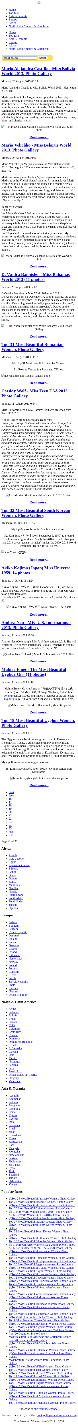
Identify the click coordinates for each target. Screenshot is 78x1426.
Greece (13, 948)
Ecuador (13, 1045)
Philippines (15, 1161)
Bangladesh (15, 1105)
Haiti (11, 1054)
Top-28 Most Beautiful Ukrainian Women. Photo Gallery (41, 1392)
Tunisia (13, 904)
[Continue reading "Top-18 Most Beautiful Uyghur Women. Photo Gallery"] (41, 1267)
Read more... (39, 137)
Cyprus (13, 1115)
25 (10, 828)
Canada (13, 1022)
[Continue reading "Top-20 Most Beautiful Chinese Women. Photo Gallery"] (42, 1205)
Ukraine (13, 991)
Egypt (12, 861)
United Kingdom (18, 994)
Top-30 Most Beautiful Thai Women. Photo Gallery (38, 1369)
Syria (12, 1168)
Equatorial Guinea (19, 865)
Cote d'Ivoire (16, 858)
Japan (12, 1131)
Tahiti (12, 1171)
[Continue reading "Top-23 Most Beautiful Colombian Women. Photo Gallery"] (43, 1346)
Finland (13, 938)
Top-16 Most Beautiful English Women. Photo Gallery (40, 1382)
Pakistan (13, 1158)
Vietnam (13, 1184)
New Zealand (16, 1154)
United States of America (23, 1074)
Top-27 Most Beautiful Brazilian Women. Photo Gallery (41, 1284)
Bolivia (13, 1015)
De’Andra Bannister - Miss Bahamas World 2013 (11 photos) (35, 277)
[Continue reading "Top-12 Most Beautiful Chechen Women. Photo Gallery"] (42, 1274)
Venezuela (14, 1081)
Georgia (13, 1118)
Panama (13, 1064)
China (12, 1112)
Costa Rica (15, 1031)
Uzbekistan (15, 1181)
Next (11, 831)
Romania (14, 971)
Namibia (14, 888)
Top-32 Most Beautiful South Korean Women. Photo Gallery (35, 513)
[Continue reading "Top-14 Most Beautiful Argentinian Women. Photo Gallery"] (43, 1399)
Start (11, 792)
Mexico (13, 1058)
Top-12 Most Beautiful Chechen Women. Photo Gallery (41, 1277)
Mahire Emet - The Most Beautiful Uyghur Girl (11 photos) (33, 672)
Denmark (14, 935)
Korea (12, 1138)
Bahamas (14, 1012)
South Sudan (16, 901)
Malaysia (14, 1148)
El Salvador (15, 1048)
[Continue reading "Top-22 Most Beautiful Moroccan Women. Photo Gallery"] (43, 1300)
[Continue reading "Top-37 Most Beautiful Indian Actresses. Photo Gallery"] (42, 1218)
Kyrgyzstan (15, 1141)
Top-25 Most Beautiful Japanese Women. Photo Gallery (41, 1201)
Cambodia (14, 1108)
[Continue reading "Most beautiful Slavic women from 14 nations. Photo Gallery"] (43, 1356)
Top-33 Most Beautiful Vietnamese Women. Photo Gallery (42, 1313)
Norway (13, 961)
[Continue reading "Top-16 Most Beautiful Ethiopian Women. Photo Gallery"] (43, 1238)
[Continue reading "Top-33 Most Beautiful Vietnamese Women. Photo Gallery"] (43, 1310)
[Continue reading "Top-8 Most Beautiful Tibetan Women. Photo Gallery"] (41, 1317)
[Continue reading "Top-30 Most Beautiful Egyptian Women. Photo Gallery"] (42, 1261)
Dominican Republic (20, 1041)
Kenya (12, 881)
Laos (11, 1144)
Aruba (12, 1008)
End (11, 835)
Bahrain (13, 1102)
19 (10, 808)
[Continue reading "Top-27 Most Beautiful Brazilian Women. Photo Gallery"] (42, 1280)
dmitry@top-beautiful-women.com (57, 1415)
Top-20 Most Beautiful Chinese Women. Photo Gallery (40, 1208)
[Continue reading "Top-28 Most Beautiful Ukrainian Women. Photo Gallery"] (43, 1389)
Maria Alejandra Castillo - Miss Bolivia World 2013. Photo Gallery (38, 71)
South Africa (16, 898)
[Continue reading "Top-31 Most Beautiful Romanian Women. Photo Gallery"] (43, 1254)
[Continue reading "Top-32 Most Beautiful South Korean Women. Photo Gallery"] (43, 1228)
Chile (12, 1025)
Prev (11, 795)
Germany (14, 945)
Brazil (12, 1018)
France (13, 942)
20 (10, 812)
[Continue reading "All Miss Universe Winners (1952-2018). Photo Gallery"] (42, 1244)
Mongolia (14, 1151)
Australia (14, 1095)
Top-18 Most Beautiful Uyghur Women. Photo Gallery (40, 1271)
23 (10, 821)
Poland (13, 965)
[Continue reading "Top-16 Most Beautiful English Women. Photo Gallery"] (41, 1379)
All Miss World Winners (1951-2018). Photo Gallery (39, 1215)
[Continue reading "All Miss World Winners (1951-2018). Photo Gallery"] (40, 1211)
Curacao (13, 1035)
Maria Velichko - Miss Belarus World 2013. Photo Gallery (36, 147)
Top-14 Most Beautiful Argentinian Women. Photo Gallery (42, 1402)
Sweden (13, 988)
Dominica (14, 1038)
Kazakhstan (15, 1135)
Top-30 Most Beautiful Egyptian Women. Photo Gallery (41, 1264)
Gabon (13, 871)
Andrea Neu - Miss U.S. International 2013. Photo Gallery (36, 625)
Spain (12, 984)
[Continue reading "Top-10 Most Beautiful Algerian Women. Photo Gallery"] (42, 1323)
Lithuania (14, 955)
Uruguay (14, 1078)
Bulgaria (14, 928)
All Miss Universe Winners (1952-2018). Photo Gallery (40, 1247)
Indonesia (14, 1125)
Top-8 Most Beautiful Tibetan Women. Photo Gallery (39, 1320)
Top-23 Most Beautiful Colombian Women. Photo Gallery (42, 1350)
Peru (11, 1068)
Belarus (13, 922)
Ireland (13, 951)
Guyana (13, 1051)
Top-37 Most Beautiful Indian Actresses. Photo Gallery (40, 1221)
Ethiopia (13, 868)
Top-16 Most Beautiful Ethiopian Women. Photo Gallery (41, 1241)
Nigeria (13, 891)
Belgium (14, 925)
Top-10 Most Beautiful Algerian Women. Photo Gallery (40, 1326)
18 (10, 805)
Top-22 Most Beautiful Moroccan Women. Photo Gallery (41, 1303)
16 (10, 798)
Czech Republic (18, 932)
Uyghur (8, 695)
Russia (12, 975)
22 (10, 818)
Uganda (13, 908)
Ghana (12, 875)
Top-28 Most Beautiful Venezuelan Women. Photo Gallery (42, 1294)
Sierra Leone (16, 894)
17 (10, 802)
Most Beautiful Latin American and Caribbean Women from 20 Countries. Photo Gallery (40, 1338)
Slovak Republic (18, 981)
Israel (12, 1128)
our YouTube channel (46, 1408)
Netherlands (15, 958)
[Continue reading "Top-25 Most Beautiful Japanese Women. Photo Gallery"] (42, 1198)
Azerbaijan (15, 1098)
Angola (13, 855)
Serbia (12, 978)
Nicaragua (14, 1061)
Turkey (13, 1177)
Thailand (14, 1174)
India (12, 1121)
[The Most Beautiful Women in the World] (39, 3)
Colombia (14, 1028)
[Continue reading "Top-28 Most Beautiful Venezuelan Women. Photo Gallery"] (43, 1290)
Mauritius (14, 885)
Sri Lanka (14, 1164)
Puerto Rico (15, 1071)
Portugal (13, 968)
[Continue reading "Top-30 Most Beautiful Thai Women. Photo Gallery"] (40, 1366)
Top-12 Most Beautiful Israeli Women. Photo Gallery (39, 1376)
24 (10, 825)
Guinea (13, 878)
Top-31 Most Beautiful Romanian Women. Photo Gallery (32, 347)
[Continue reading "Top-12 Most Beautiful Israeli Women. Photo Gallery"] (40, 1373)
